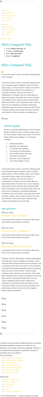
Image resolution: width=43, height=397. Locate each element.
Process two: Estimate (15, 231)
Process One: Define (14, 215)
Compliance (8, 18)
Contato (7, 20)
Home (6, 10)
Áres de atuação (10, 15)
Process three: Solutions (16, 246)
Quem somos (9, 13)
